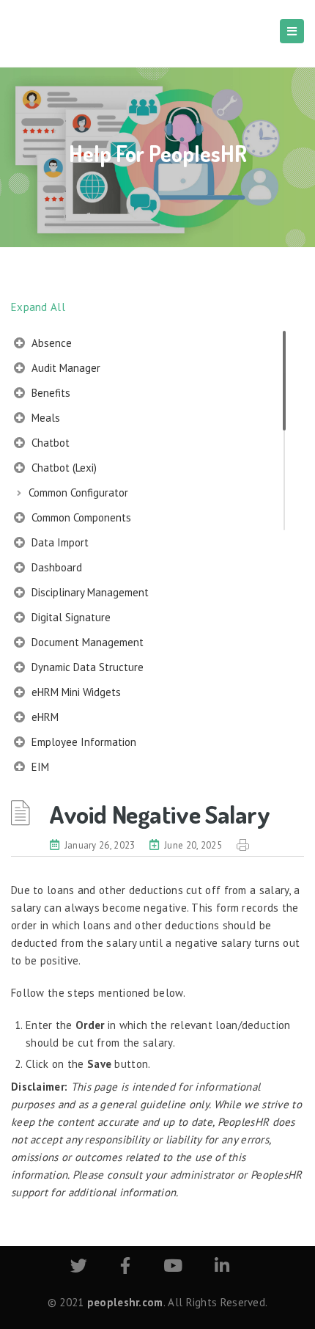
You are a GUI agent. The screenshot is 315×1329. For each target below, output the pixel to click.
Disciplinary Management (89, 592)
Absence (50, 343)
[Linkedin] (222, 1268)
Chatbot (49, 443)
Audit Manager (64, 368)
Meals (44, 418)
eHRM (44, 717)
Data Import (59, 542)
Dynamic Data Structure (86, 667)
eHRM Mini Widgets (75, 692)
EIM (39, 767)
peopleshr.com (125, 1302)
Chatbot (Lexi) (63, 468)
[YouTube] (173, 1268)
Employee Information (82, 742)
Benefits (49, 393)
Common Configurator (78, 492)
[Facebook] (125, 1268)
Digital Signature (70, 617)
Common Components (80, 517)
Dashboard (55, 567)
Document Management (86, 642)
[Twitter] (79, 1268)
